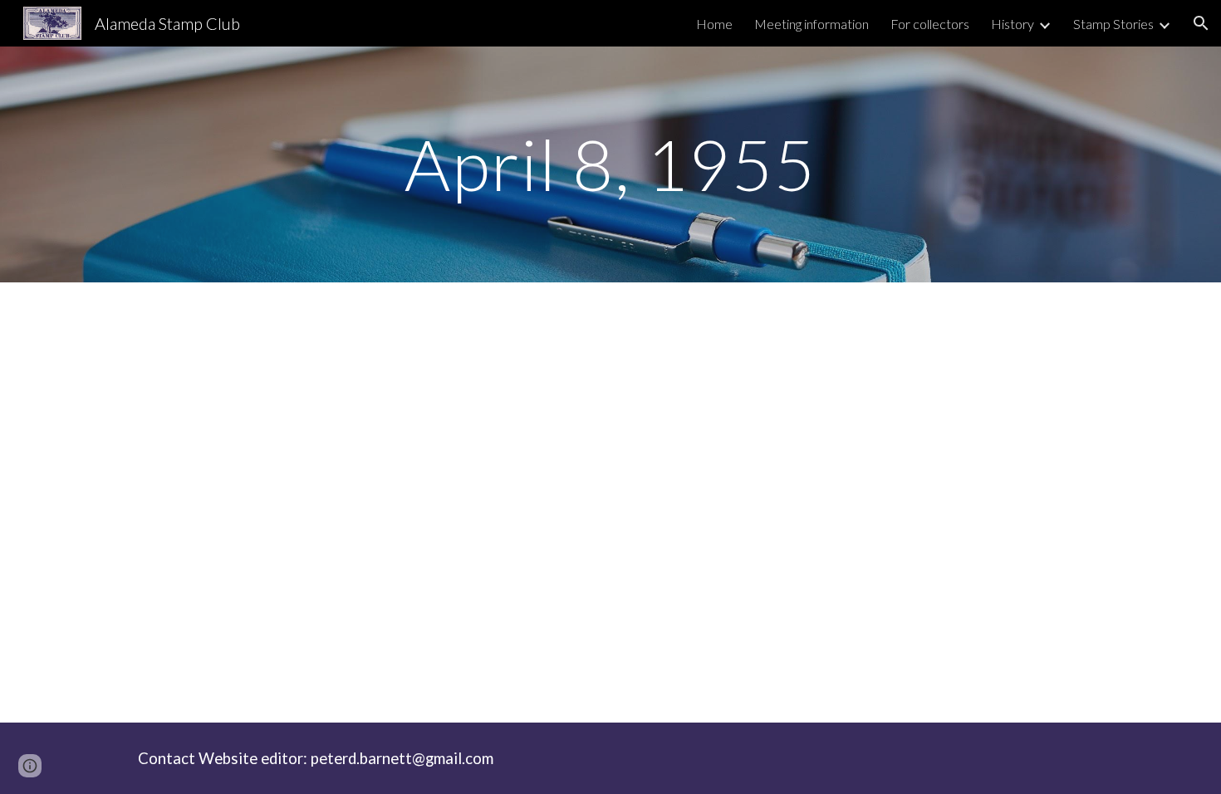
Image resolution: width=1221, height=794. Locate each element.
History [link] (1012, 24)
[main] (610, 164)
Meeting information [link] (811, 24)
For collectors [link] (929, 24)
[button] (1201, 23)
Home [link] (714, 24)
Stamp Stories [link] (1113, 24)
